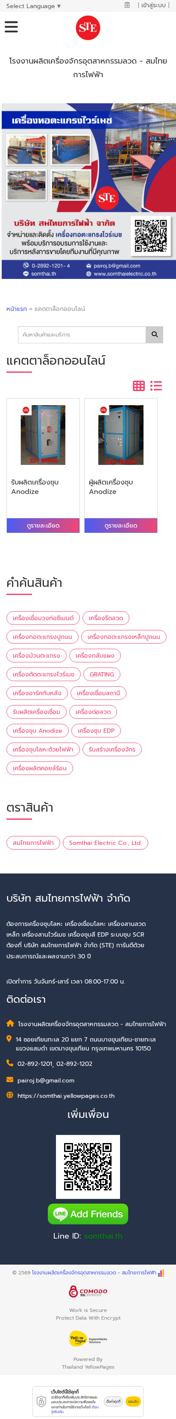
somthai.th (103, 1236)
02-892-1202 (74, 1063)
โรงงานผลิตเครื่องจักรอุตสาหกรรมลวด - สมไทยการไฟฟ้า (94, 1273)
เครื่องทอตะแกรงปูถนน (42, 637)
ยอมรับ (133, 1401)
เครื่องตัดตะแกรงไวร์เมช (43, 674)
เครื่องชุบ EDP (96, 730)
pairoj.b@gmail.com (46, 1080)
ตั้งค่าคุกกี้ (113, 1401)
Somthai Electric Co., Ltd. (105, 843)
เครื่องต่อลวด (93, 712)
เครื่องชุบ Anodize (37, 730)
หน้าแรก (16, 309)
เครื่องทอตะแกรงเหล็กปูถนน (124, 637)
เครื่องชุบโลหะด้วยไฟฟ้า (43, 749)
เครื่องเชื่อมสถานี (98, 693)
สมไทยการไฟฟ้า (33, 843)
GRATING (102, 674)
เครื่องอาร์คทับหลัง (37, 693)
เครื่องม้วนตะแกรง (36, 655)
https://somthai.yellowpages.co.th (66, 1095)
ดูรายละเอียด (43, 525)
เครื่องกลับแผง (95, 655)
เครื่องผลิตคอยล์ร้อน (40, 768)
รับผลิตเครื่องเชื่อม (36, 712)
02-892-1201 (35, 1063)
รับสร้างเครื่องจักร (112, 749)
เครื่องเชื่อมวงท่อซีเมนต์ (43, 618)
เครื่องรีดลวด (106, 618)
